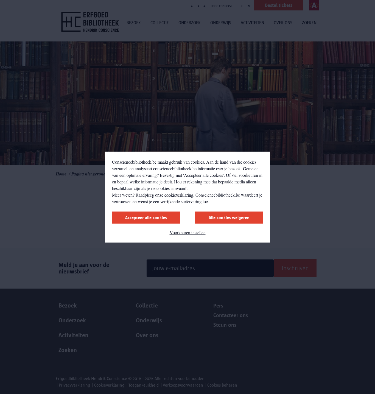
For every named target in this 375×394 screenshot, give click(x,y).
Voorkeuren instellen (188, 232)
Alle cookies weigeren (229, 217)
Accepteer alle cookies (146, 217)
